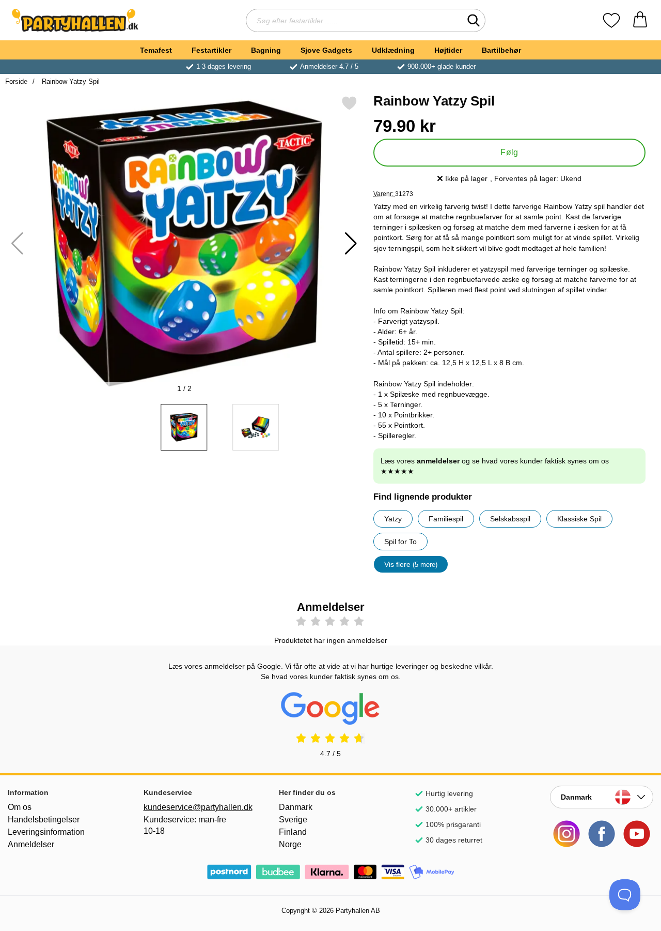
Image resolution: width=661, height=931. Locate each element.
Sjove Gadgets (326, 50)
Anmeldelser (31, 844)
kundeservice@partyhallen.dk (195, 807)
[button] (351, 243)
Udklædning (393, 50)
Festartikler (211, 50)
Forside (16, 81)
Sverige (293, 819)
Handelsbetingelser (44, 819)
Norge (290, 844)
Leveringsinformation (46, 832)
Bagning (266, 50)
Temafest (156, 50)
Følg (509, 152)
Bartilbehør (501, 50)
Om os (20, 807)
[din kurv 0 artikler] (640, 20)
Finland (293, 832)
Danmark (295, 807)
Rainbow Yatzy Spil (70, 81)
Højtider (448, 50)
